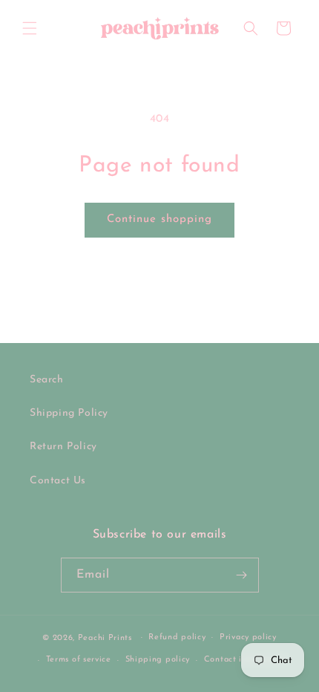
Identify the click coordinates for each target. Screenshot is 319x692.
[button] (29, 28)
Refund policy (176, 637)
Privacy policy (248, 637)
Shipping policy (158, 660)
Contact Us (58, 480)
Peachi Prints (105, 637)
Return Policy (63, 446)
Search (47, 379)
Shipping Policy (69, 413)
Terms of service (78, 660)
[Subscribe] (242, 575)
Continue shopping (159, 219)
